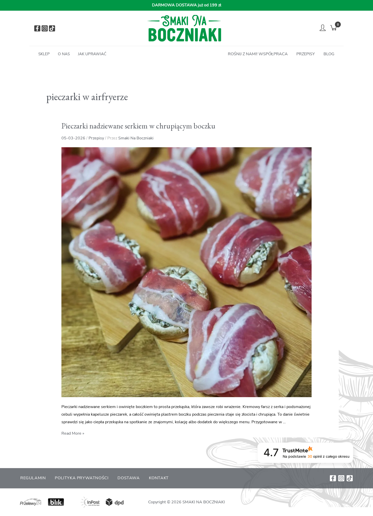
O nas (64, 54)
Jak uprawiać (92, 54)
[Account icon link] (323, 27)
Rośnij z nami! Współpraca (258, 54)
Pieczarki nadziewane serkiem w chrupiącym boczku (138, 126)
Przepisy (305, 54)
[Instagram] (45, 28)
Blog (329, 54)
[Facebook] (37, 28)
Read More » (72, 433)
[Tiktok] (52, 28)
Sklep (44, 54)
